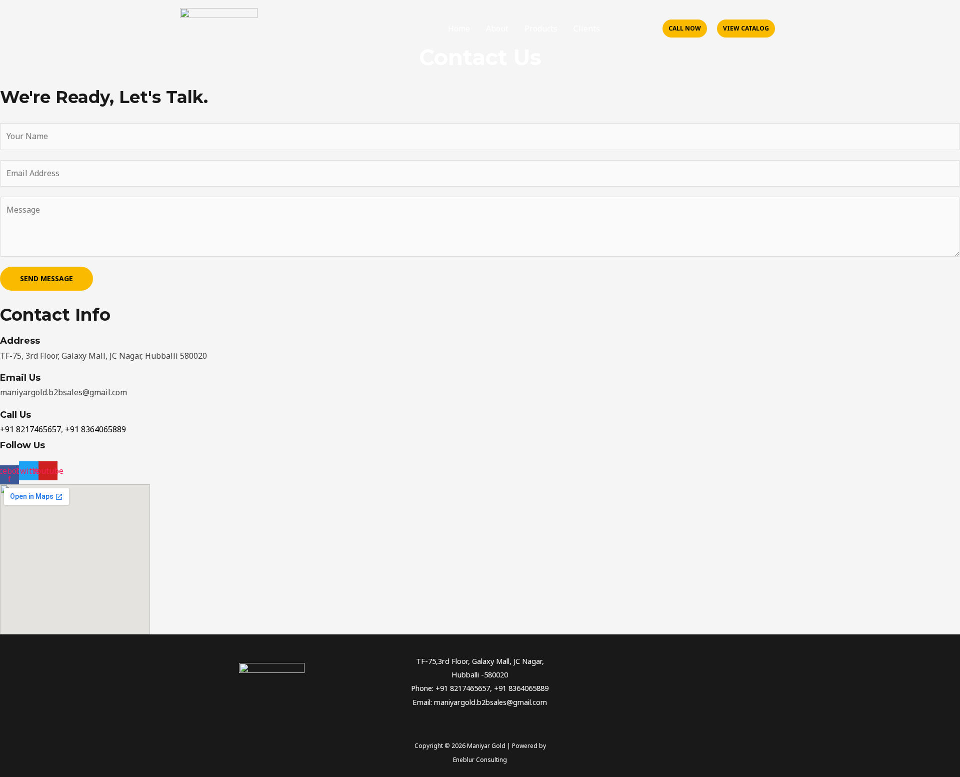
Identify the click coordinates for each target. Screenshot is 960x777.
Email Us (20, 377)
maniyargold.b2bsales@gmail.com (490, 702)
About (497, 28)
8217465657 (38, 429)
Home (459, 28)
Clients (587, 28)
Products (541, 28)
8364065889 (103, 429)
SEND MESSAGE (46, 278)
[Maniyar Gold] (219, 27)
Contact (630, 28)
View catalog (746, 28)
